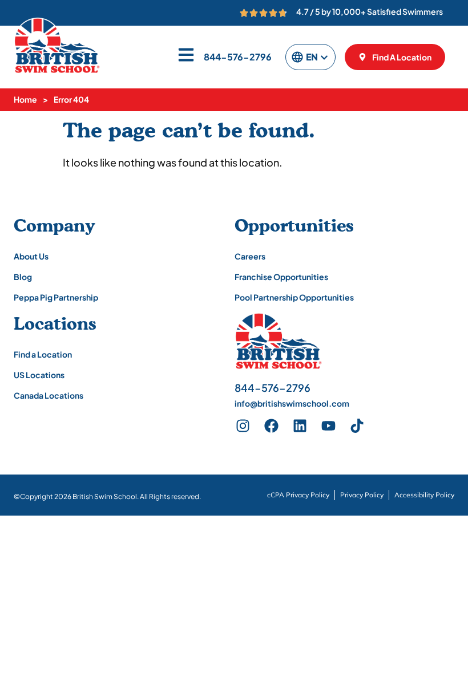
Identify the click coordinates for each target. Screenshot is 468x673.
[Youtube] (328, 426)
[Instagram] (243, 426)
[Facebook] (271, 426)
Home (25, 99)
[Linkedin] (300, 426)
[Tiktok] (357, 426)
